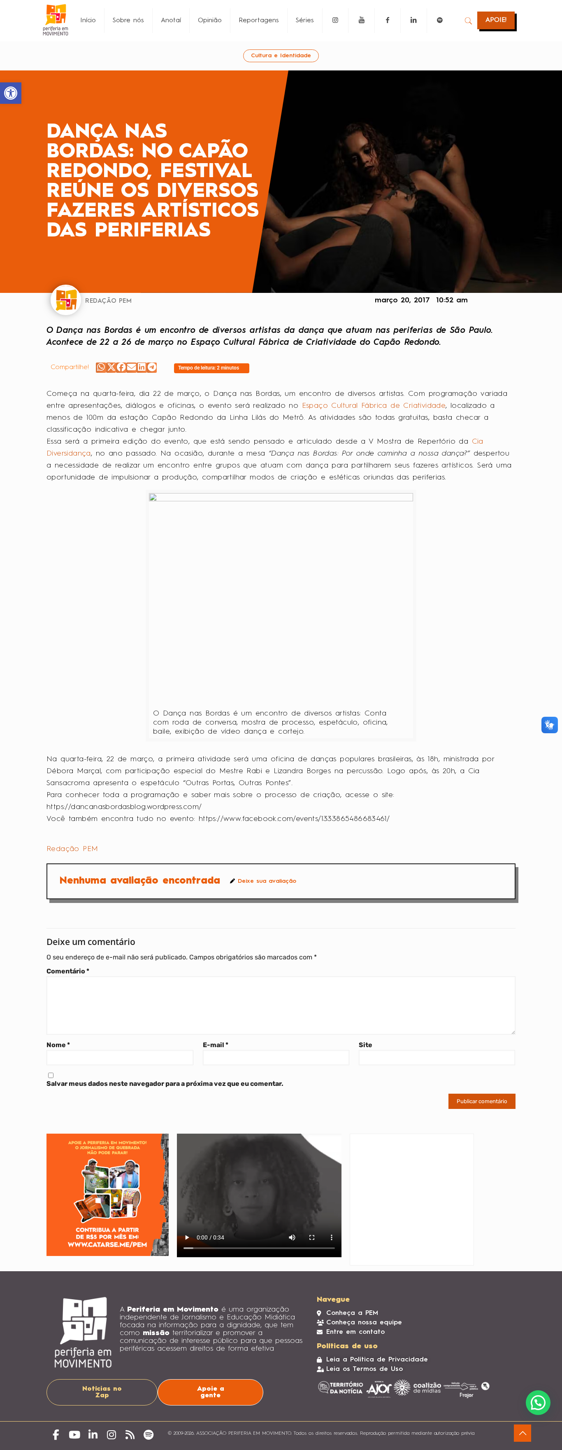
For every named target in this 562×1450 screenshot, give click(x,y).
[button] (101, 367)
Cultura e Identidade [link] (281, 55)
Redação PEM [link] (72, 849)
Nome (58, 1045)
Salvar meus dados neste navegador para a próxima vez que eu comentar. (164, 1084)
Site (365, 1045)
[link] (10, 93)
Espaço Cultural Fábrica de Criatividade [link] (374, 405)
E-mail (215, 1045)
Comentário (67, 971)
